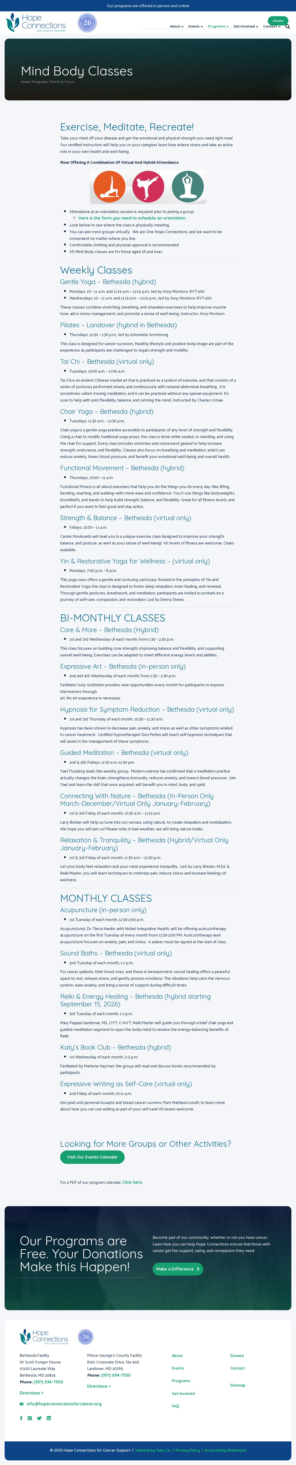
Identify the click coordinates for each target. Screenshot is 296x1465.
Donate (278, 20)
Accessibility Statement (225, 1450)
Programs (181, 1380)
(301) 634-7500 (48, 1382)
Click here (132, 1182)
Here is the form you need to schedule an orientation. (132, 218)
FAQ (175, 1406)
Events (178, 1368)
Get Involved (183, 1393)
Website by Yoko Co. (153, 1450)
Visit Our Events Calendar (92, 1157)
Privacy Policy (188, 1450)
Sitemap (237, 1385)
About (177, 1355)
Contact (237, 1368)
